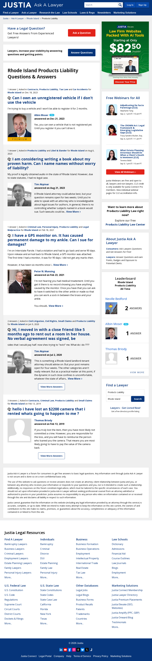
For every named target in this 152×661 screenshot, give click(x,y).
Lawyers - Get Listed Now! (125, 408)
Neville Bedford (116, 299)
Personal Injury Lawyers (17, 572)
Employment (83, 553)
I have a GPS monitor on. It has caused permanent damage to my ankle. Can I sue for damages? (50, 240)
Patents (80, 609)
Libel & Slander (59, 150)
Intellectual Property (87, 558)
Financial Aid (118, 553)
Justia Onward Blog (122, 617)
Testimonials (119, 622)
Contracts (32, 89)
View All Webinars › (125, 171)
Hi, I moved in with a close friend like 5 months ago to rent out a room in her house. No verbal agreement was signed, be (49, 334)
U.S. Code (9, 595)
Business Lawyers (14, 548)
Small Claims (65, 321)
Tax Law (63, 89)
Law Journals (119, 563)
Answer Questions (82, 52)
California (45, 604)
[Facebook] (69, 649)
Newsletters (104, 12)
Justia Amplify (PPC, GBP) (125, 612)
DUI (42, 558)
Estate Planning (49, 563)
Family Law (46, 567)
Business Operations (87, 548)
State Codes (46, 595)
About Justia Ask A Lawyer (121, 241)
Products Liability (48, 89)
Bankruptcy (46, 544)
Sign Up (142, 5)
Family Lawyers (12, 567)
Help (68, 656)
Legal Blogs (82, 595)
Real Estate (82, 567)
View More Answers (51, 386)
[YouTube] (65, 649)
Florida (44, 609)
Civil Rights (51, 321)
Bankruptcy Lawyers (15, 544)
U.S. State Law (49, 585)
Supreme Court (13, 604)
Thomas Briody (116, 349)
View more (137, 372)
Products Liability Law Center (125, 224)
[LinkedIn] (61, 649)
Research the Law (49, 12)
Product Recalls (84, 604)
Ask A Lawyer (17, 18)
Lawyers (110, 257)
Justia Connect (29, 656)
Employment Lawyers (16, 558)
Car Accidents (80, 89)
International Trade (87, 563)
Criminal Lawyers (13, 553)
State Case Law (48, 599)
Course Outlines (121, 558)
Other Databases (87, 585)
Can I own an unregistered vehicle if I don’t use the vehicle (50, 100)
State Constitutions (51, 590)
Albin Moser (113, 324)
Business (81, 539)
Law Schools (69, 12)
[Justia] (17, 5)
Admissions (118, 548)
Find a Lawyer (11, 12)
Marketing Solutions (125, 12)
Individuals (47, 539)
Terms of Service (82, 656)
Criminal (44, 548)
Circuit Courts (12, 609)
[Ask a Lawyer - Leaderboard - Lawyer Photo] (111, 308)
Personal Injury (50, 226)
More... (8, 577)
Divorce (44, 553)
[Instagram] (74, 649)
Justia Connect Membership (127, 590)
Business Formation (87, 544)
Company (59, 656)
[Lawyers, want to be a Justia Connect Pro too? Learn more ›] (51, 115)
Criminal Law (34, 226)
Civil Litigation (36, 321)
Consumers (112, 248)
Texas (43, 618)
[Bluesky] (82, 649)
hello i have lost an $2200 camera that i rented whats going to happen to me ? (46, 411)
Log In (130, 5)
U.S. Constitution (13, 590)
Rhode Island (33, 18)
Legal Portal (45, 656)
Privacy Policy (100, 656)
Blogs (115, 567)
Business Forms (85, 599)
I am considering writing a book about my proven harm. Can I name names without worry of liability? (51, 163)
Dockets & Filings (13, 618)
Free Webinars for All (123, 98)
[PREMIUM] (19, 125)
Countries (81, 618)
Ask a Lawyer (29, 12)
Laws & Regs (87, 12)
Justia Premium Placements (127, 599)
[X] (87, 649)
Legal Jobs (82, 590)
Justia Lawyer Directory (125, 595)
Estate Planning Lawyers (18, 563)
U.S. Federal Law (15, 585)
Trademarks (83, 614)
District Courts (12, 614)
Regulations (11, 599)
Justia (5, 18)
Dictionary (117, 544)
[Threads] (78, 649)
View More (72, 211)
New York (45, 614)
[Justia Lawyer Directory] (91, 649)
